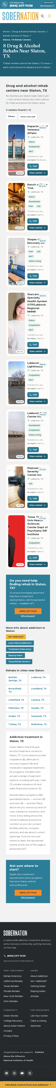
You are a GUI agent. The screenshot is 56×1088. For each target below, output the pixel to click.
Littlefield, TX (16, 700)
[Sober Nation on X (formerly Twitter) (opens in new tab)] (30, 1073)
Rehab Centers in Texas (16, 35)
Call (35, 166)
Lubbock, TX (38, 677)
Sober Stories (11, 1015)
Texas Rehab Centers (19, 661)
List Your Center (39, 1015)
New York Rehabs (13, 996)
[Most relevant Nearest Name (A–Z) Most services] (28, 116)
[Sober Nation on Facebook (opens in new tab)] (7, 1073)
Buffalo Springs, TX (15, 679)
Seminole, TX (38, 716)
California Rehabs (13, 981)
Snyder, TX (37, 708)
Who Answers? (47, 6)
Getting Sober (38, 986)
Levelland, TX (39, 688)
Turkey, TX (15, 724)
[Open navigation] (49, 16)
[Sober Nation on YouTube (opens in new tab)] (22, 1073)
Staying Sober (15, 655)
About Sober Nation (14, 1025)
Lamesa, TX (37, 700)
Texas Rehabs (11, 986)
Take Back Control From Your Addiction (27, 1084)
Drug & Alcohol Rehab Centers (29, 31)
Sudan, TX (14, 716)
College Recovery (13, 1020)
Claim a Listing (38, 1020)
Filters (11, 116)
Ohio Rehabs (11, 1001)
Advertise (35, 1025)
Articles (34, 996)
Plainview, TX (16, 708)
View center (35, 173)
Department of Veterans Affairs (37, 130)
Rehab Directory (13, 976)
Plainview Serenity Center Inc (34, 471)
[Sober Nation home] (20, 16)
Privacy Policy (11, 1036)
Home (6, 31)
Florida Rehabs (12, 991)
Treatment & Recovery (19, 649)
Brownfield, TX (15, 690)
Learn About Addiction (20, 643)
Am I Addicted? (15, 637)
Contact (8, 1031)
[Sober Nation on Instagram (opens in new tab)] (14, 1073)
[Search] (42, 16)
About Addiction (39, 976)
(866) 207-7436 (28, 611)
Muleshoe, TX (39, 724)
